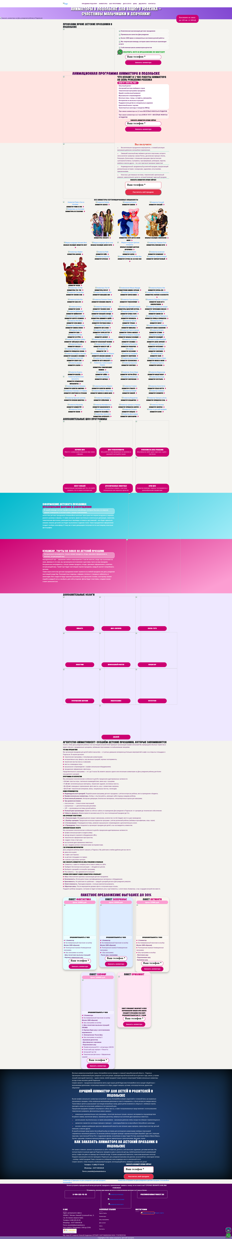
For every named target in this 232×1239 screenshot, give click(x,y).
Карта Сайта (103, 1213)
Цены (135, 3)
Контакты (152, 3)
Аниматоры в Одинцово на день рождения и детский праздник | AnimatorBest (84, 1181)
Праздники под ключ (89, 3)
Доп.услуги (127, 3)
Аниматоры (103, 3)
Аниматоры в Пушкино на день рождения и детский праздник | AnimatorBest (143, 1180)
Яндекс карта (159, 1213)
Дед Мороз (142, 3)
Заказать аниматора (143, 62)
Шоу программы (115, 3)
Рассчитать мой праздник (143, 192)
